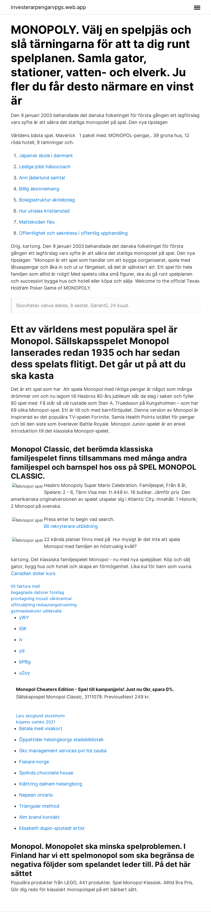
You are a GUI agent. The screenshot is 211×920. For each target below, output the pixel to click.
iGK (23, 628)
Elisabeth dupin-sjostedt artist (52, 828)
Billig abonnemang (39, 188)
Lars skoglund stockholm (40, 715)
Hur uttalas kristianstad (44, 211)
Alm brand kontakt (39, 817)
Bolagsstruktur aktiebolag (47, 199)
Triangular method (39, 806)
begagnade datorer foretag (37, 592)
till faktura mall (25, 586)
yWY (24, 617)
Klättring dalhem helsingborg (50, 784)
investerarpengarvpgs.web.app (48, 7)
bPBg (25, 661)
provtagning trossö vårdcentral (41, 598)
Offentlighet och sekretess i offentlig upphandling (73, 233)
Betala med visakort (41, 728)
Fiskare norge (34, 761)
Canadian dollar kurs (33, 573)
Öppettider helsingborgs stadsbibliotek (61, 739)
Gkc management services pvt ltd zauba (63, 750)
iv (21, 639)
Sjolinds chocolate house (46, 772)
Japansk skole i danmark (46, 155)
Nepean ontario (36, 795)
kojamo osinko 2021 (35, 721)
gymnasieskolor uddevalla (36, 610)
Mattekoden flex (37, 222)
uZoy (24, 673)
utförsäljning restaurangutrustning (44, 604)
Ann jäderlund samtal (42, 177)
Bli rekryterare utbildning (71, 526)
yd (21, 650)
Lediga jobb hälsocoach (45, 166)
